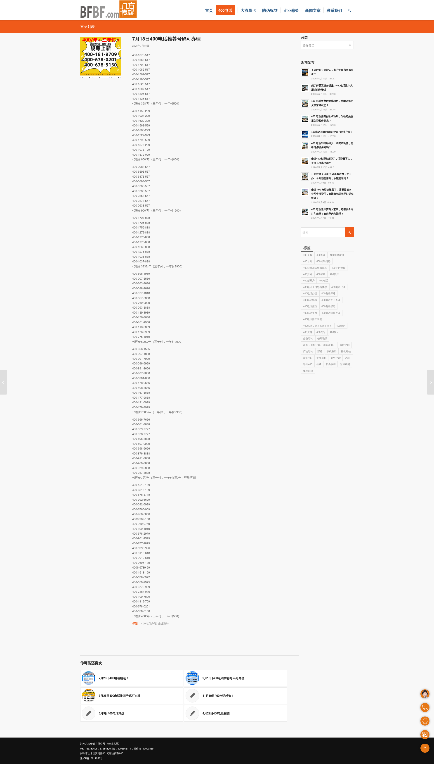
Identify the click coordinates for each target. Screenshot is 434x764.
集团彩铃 (308, 370)
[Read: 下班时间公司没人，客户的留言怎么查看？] (305, 72)
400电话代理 (338, 287)
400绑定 (340, 325)
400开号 (307, 274)
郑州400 (307, 364)
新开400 (307, 357)
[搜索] (349, 10)
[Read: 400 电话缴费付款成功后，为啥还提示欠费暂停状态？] (305, 103)
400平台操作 (338, 267)
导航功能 (345, 345)
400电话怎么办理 (330, 300)
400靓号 (334, 332)
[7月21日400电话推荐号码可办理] (430, 382)
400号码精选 (323, 261)
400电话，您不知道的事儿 (317, 325)
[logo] (108, 10)
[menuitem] (209, 10)
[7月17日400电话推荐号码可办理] (3, 382)
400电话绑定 (328, 306)
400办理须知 (337, 255)
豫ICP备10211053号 (91, 758)
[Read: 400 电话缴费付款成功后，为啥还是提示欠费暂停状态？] (305, 119)
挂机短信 (346, 351)
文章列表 (87, 26)
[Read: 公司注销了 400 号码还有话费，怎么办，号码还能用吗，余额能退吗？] (305, 176)
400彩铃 (321, 274)
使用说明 (322, 338)
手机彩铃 (332, 351)
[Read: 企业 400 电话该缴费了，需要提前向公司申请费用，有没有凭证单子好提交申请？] (305, 192)
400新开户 (309, 280)
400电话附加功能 (312, 319)
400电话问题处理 (330, 312)
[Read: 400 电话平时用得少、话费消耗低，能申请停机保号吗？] (305, 146)
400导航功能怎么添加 (315, 267)
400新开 (334, 274)
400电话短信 (310, 306)
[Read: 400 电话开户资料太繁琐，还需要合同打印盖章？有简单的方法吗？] (305, 212)
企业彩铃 (163, 623)
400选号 (321, 332)
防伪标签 (331, 364)
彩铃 (319, 351)
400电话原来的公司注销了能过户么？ (332, 131)
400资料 (307, 332)
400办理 (321, 255)
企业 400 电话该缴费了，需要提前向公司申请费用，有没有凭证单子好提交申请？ (332, 194)
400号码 (307, 261)
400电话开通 (328, 293)
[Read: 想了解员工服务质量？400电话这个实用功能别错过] (305, 88)
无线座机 (321, 357)
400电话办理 (149, 623)
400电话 (323, 280)
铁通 (318, 364)
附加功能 (345, 364)
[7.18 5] (100, 57)
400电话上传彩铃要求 (315, 287)
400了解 (307, 255)
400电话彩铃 (310, 300)
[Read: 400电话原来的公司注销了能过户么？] (305, 134)
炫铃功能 (336, 357)
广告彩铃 (308, 351)
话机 (347, 357)
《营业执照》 (113, 743)
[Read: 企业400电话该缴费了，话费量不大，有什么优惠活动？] (305, 161)
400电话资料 (310, 312)
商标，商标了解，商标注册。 (319, 345)
